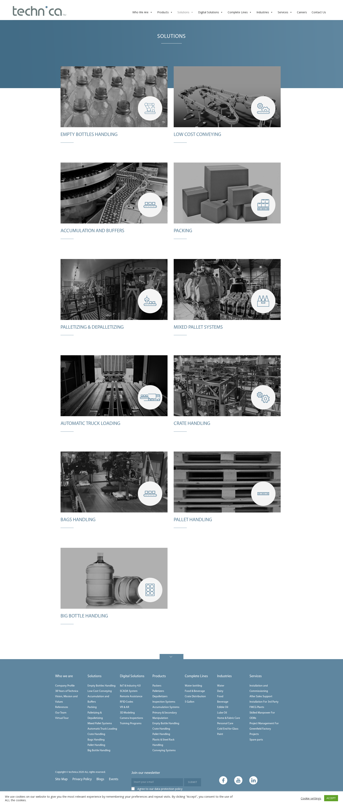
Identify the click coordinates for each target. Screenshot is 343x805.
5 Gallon (189, 701)
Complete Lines (238, 12)
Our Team (60, 712)
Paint (220, 734)
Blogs (100, 779)
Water (220, 685)
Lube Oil (222, 712)
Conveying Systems (164, 750)
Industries (262, 12)
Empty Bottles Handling (102, 685)
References (61, 707)
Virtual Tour (62, 718)
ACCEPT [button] (331, 798)
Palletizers (158, 691)
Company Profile (65, 685)
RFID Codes (126, 701)
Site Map (61, 779)
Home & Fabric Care (228, 718)
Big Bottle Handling (99, 750)
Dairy (220, 691)
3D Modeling (127, 712)
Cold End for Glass (227, 728)
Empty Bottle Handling (165, 723)
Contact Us (319, 12)
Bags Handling (96, 739)
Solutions (183, 12)
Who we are (64, 676)
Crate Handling (96, 734)
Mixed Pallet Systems (100, 723)
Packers (156, 685)
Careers (302, 12)
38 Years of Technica (66, 691)
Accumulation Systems (165, 707)
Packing (92, 707)
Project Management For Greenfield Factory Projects (264, 729)
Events (113, 779)
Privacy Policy (82, 779)
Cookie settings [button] (311, 798)
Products (163, 12)
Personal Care (225, 723)
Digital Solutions (208, 12)
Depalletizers (160, 696)
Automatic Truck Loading (102, 728)
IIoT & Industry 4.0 (130, 685)
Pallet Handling (96, 745)
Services (283, 12)
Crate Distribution (195, 696)
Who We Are (140, 12)
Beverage (222, 701)
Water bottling (193, 685)
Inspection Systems (163, 701)
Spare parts (256, 739)
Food (220, 696)
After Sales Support (261, 696)
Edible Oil (222, 707)
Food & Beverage (195, 691)
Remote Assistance (131, 696)
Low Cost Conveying (100, 691)
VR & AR (124, 707)
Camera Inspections (131, 718)
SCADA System (129, 691)
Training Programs (131, 723)
